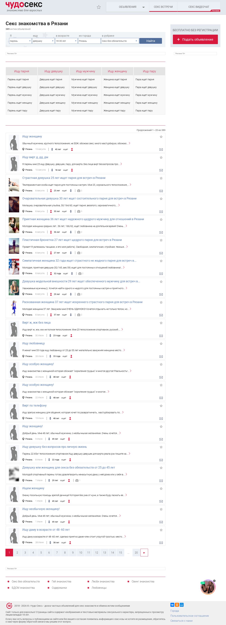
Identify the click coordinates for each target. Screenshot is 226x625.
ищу (35, 35)
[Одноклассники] (177, 605)
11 (88, 552)
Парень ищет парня (18, 79)
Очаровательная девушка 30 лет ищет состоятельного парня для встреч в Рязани (79, 198)
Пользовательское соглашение (189, 615)
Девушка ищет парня (51, 79)
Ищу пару (149, 71)
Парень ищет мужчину (20, 95)
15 (120, 552)
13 (104, 552)
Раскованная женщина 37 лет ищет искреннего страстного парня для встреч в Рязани (82, 302)
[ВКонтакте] (172, 605)
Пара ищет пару (144, 110)
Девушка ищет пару (50, 110)
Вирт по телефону (34, 405)
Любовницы (99, 588)
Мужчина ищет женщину (84, 102)
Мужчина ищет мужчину (84, 95)
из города (85, 35)
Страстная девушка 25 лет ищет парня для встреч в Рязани (63, 178)
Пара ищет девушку (146, 87)
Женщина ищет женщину (117, 102)
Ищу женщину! (32, 426)
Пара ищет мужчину (146, 95)
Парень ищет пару (17, 110)
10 (80, 552)
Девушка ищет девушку (52, 87)
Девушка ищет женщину (53, 102)
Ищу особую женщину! (38, 364)
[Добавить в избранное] (161, 137)
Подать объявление (197, 39)
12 (96, 552)
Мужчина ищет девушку (84, 87)
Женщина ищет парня (115, 79)
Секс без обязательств (26, 581)
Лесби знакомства (103, 581)
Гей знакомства (61, 581)
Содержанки (59, 588)
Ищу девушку (54, 71)
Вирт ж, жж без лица (36, 322)
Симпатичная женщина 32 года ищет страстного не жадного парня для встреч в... (79, 260)
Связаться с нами (181, 620)
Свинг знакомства (143, 581)
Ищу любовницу (33, 343)
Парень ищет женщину (20, 102)
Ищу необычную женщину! (41, 509)
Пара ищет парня (145, 79)
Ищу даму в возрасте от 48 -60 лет (46, 529)
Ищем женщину (33, 488)
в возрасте (62, 35)
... (128, 552)
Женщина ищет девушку (116, 87)
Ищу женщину (117, 71)
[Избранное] (98, 7)
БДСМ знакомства (23, 588)
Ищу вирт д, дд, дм (35, 157)
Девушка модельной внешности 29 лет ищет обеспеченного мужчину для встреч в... (81, 281)
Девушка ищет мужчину (52, 95)
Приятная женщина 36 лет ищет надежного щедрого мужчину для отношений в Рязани (83, 219)
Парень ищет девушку (19, 87)
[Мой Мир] (182, 605)
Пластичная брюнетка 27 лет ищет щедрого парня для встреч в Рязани (72, 240)
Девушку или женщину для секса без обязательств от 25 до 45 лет (68, 467)
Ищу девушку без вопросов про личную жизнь (54, 446)
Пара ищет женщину (147, 102)
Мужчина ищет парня (83, 79)
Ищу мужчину (85, 71)
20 (136, 552)
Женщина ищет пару (114, 110)
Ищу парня (21, 71)
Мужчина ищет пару (82, 110)
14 (112, 552)
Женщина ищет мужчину (117, 95)
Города (174, 610)
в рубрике (108, 35)
